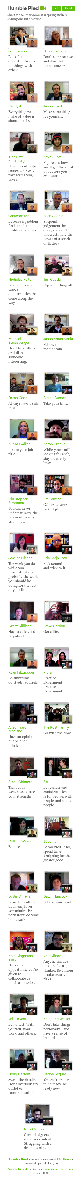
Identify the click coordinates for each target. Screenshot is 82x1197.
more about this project (58, 1169)
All (56, 8)
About (68, 8)
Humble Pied (23, 8)
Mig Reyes (64, 1159)
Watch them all (18, 1169)
